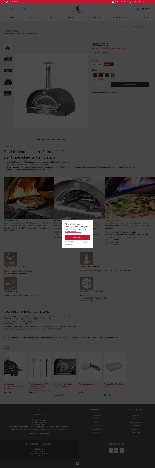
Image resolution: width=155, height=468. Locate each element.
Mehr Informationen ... (73, 232)
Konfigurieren (86, 242)
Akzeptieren (77, 237)
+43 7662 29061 (13, 2)
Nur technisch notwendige (69, 243)
